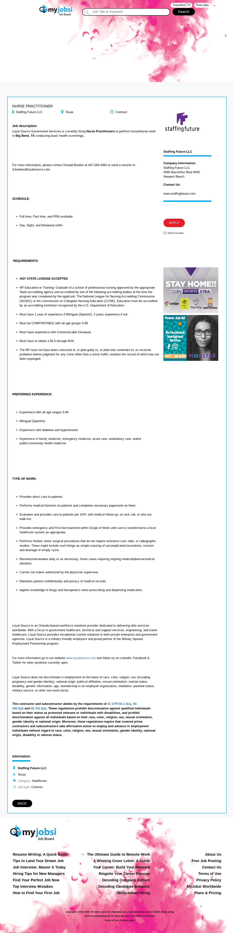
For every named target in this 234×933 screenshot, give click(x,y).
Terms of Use (209, 874)
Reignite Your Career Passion (124, 874)
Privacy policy (127, 920)
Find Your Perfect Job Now (36, 880)
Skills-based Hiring (133, 893)
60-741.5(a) (38, 708)
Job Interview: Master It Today (39, 867)
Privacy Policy (208, 880)
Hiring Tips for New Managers (39, 874)
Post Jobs (202, 5)
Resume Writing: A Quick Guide (40, 854)
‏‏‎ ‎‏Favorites (181, 5)
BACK (22, 803)
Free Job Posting (206, 861)
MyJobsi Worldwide (204, 886)
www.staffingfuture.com (179, 193)
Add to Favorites (176, 233)
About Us (213, 854)
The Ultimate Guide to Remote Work (118, 854)
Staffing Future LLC (177, 151)
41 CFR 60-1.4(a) (119, 704)
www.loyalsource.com (81, 658)
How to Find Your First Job (36, 893)
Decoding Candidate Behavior (124, 886)
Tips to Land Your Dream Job (38, 861)
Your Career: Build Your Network (121, 867)
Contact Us (211, 867)
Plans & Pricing (207, 893)
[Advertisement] (117, 47)
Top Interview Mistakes (33, 886)
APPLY (174, 222)
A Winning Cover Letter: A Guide (121, 861)
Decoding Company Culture (126, 880)
